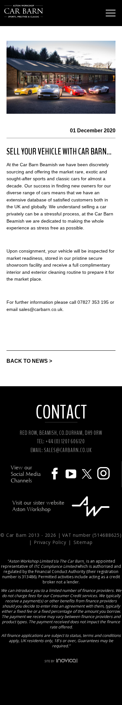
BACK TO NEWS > (29, 361)
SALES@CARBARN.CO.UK (67, 450)
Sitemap (83, 542)
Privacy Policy (51, 542)
